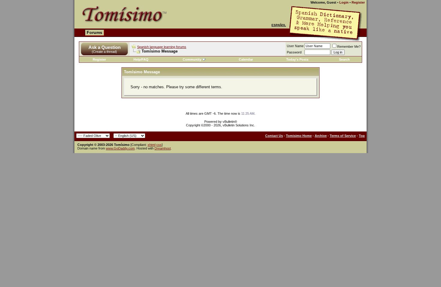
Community (192, 59)
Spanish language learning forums (161, 47)
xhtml (151, 145)
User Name (295, 46)
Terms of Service (343, 135)
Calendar (246, 59)
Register (358, 2)
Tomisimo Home (299, 135)
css (159, 145)
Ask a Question (104, 47)
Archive (321, 135)
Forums (94, 32)
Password (294, 52)
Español (279, 25)
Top (362, 135)
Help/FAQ (141, 59)
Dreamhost (162, 148)
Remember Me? (349, 46)
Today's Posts (297, 59)
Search (344, 59)
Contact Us (274, 135)
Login (344, 2)
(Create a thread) (104, 51)
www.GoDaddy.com (120, 148)
